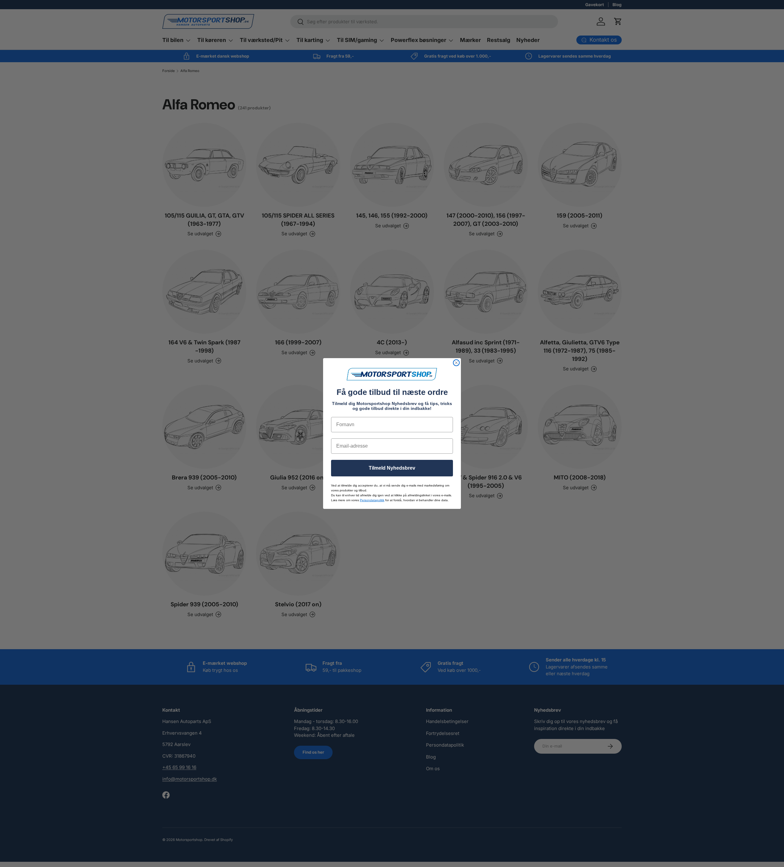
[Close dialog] (456, 363)
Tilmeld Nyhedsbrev (392, 468)
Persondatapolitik (372, 500)
